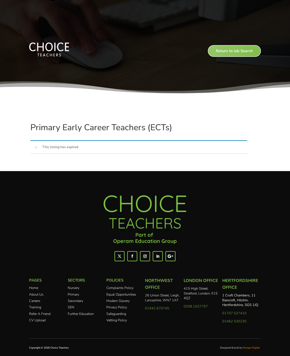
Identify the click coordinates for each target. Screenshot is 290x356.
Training (35, 307)
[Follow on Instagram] (145, 256)
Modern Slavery (118, 301)
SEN (71, 307)
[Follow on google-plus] (170, 256)
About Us (36, 294)
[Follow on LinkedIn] (158, 256)
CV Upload (37, 320)
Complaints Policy (120, 288)
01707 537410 (234, 313)
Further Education (81, 314)
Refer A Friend (40, 314)
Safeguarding (116, 314)
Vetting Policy (116, 320)
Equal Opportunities (121, 294)
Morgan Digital (251, 347)
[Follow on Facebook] (132, 256)
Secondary (75, 301)
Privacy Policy (116, 307)
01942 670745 (157, 308)
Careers (34, 301)
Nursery (73, 288)
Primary (73, 294)
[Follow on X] (119, 256)
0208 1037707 (196, 306)
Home (33, 288)
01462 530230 (234, 321)
